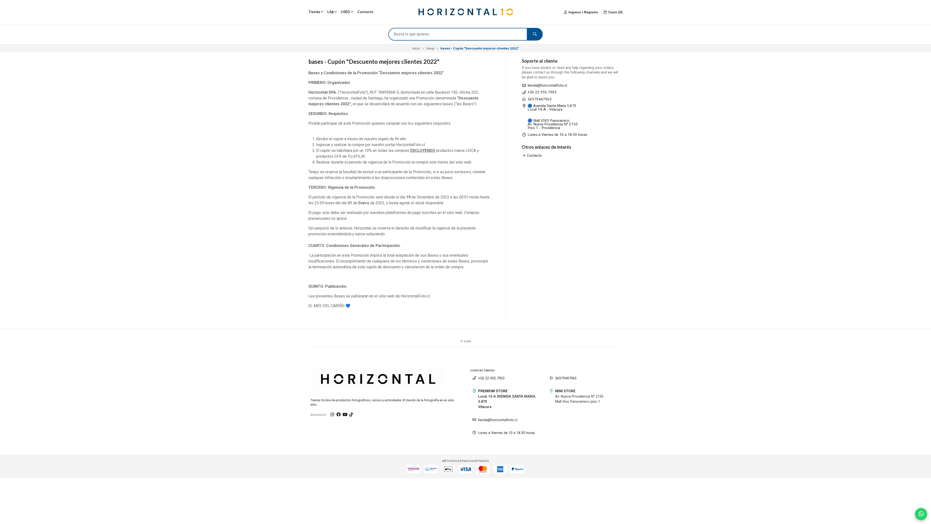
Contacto (365, 12)
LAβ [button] (330, 12)
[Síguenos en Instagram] (332, 414)
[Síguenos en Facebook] (338, 414)
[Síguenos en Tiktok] (351, 414)
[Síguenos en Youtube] (345, 414)
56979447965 (540, 99)
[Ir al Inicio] (465, 12)
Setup (430, 48)
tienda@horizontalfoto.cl (547, 85)
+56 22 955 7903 (542, 92)
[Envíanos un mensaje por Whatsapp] (921, 514)
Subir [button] (467, 341)
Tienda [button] (314, 12)
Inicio (416, 48)
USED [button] (345, 12)
